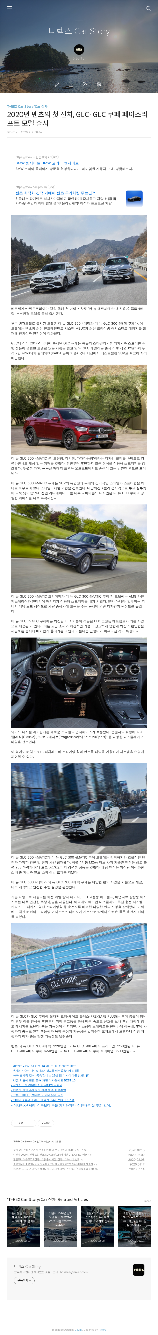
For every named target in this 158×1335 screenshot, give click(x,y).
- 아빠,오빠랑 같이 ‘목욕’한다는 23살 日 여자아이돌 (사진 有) (50, 1075)
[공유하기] (26, 1123)
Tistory (102, 1329)
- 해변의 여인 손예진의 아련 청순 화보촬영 (38, 1090)
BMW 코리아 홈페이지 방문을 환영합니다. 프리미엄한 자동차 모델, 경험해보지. (74, 169)
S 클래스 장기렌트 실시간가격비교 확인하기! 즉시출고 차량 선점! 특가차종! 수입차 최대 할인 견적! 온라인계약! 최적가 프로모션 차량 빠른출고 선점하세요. (65, 201)
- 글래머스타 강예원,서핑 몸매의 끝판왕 (36, 1085)
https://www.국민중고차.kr (33, 157)
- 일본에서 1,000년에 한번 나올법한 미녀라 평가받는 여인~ (43, 1065)
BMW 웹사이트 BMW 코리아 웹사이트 (47, 163)
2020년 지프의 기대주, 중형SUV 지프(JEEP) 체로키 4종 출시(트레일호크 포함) (53, 1168)
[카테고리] (9, 8)
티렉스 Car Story (79, 31)
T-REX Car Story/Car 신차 (27, 106)
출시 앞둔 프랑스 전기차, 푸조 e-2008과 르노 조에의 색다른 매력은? (48, 1149)
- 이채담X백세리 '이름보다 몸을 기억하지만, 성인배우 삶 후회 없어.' (61, 1105)
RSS (86, 84)
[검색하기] (148, 8)
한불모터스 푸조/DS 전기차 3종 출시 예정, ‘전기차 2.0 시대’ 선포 (46, 1159)
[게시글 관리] (31, 1123)
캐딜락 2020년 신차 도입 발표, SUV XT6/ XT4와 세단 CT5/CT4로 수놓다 (50, 1154)
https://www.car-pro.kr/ (31, 187)
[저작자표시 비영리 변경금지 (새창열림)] (59, 1123)
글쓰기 (58, 84)
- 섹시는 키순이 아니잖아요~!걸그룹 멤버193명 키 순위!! (45, 1070)
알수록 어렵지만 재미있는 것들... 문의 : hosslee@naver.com (51, 1272)
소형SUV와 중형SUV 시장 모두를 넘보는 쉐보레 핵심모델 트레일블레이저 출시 (53, 1164)
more (147, 1201)
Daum (78, 1329)
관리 (100, 84)
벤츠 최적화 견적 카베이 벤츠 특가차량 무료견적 (55, 193)
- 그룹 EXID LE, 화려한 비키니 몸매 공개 (37, 1095)
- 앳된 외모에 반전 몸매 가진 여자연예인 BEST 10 (43, 1080)
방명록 (72, 84)
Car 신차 (37, 1141)
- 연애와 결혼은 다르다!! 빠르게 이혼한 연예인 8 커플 (42, 1100)
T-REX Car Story (22, 1141)
